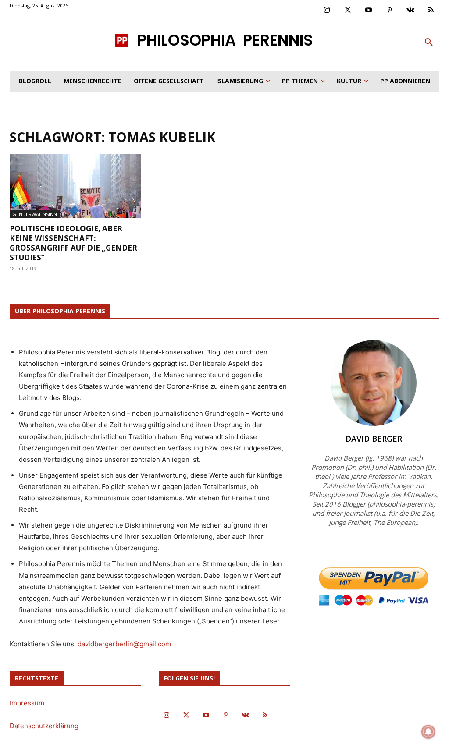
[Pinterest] (389, 10)
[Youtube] (368, 10)
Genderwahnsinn (34, 214)
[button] (428, 42)
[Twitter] (348, 10)
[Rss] (431, 10)
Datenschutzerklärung (44, 726)
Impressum (27, 703)
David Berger (374, 438)
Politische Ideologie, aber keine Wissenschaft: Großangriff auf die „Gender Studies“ (73, 242)
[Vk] (410, 10)
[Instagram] (327, 10)
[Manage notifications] (428, 732)
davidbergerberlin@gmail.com (124, 644)
